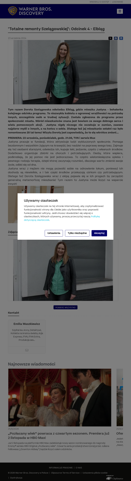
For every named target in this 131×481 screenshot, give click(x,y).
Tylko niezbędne (77, 233)
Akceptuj (99, 233)
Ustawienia (53, 233)
